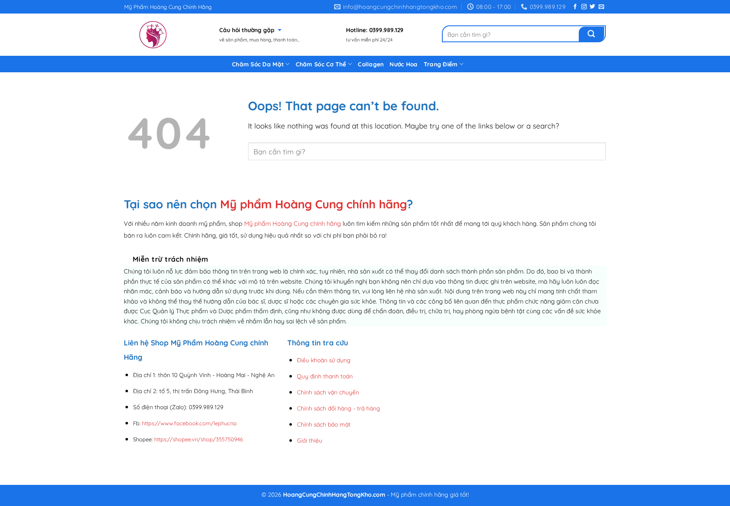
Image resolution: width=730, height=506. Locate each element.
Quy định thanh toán (325, 376)
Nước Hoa (403, 64)
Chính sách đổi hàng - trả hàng (338, 408)
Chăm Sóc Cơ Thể (321, 64)
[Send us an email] (601, 7)
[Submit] (591, 34)
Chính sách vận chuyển (328, 392)
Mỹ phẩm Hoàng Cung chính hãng (313, 204)
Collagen (371, 64)
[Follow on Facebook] (575, 7)
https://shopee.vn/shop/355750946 (198, 439)
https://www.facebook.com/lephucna (189, 423)
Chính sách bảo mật (324, 424)
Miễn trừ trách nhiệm (170, 258)
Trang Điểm (441, 64)
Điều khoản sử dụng (324, 360)
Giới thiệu (309, 440)
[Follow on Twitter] (592, 7)
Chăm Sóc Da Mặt (258, 64)
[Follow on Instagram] (584, 7)
